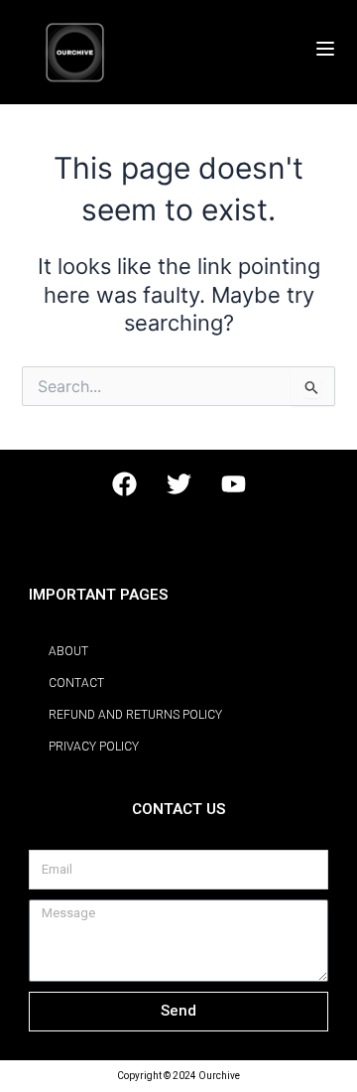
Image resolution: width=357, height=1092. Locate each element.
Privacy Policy (94, 746)
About (68, 651)
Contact (76, 683)
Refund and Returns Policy (135, 715)
